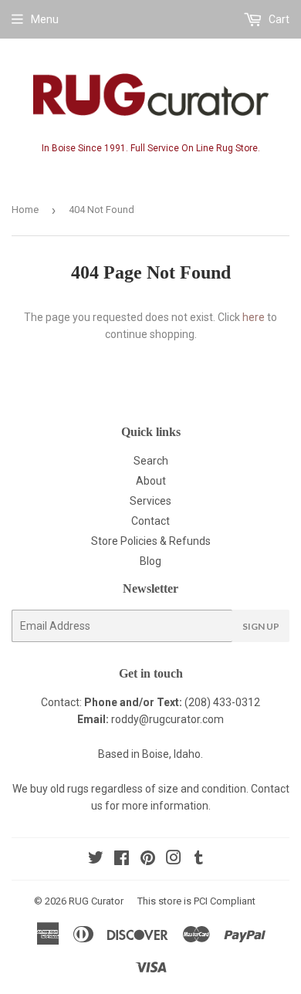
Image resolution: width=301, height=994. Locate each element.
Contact (150, 521)
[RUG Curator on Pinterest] (148, 860)
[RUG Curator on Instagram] (173, 860)
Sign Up (260, 626)
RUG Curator (96, 901)
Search (151, 461)
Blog (150, 561)
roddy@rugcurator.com (167, 719)
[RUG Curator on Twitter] (95, 860)
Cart (277, 19)
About (151, 481)
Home (25, 209)
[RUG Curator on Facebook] (121, 860)
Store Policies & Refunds (151, 541)
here (253, 317)
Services (150, 501)
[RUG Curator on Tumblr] (198, 860)
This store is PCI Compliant (196, 901)
